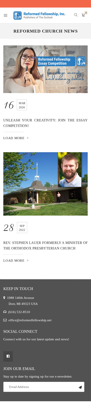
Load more (14, 138)
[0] (83, 15)
